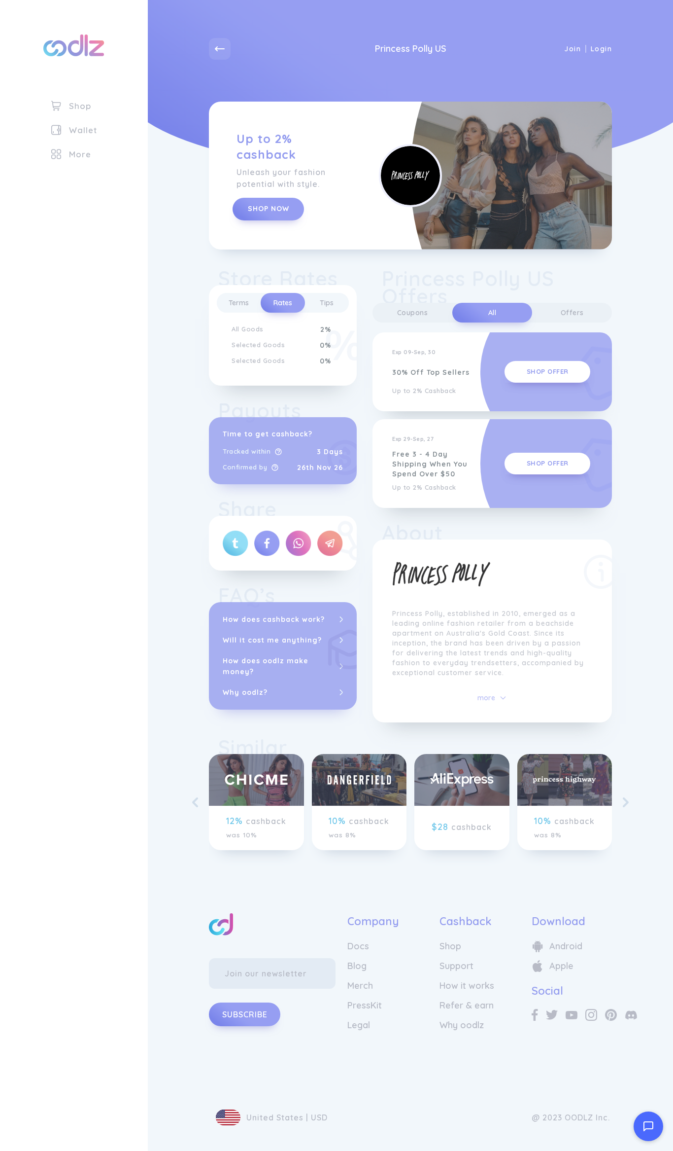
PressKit (364, 1005)
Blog (357, 965)
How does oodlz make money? (265, 666)
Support (456, 965)
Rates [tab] (282, 302)
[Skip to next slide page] (626, 802)
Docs (358, 946)
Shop (450, 946)
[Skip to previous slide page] (195, 802)
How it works (466, 985)
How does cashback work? (274, 619)
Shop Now (268, 208)
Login (601, 48)
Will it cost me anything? (272, 640)
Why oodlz (461, 1025)
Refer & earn (466, 1005)
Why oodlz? (245, 692)
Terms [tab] (239, 302)
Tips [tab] (327, 302)
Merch (360, 985)
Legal (358, 1025)
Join (572, 48)
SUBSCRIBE (245, 1014)
